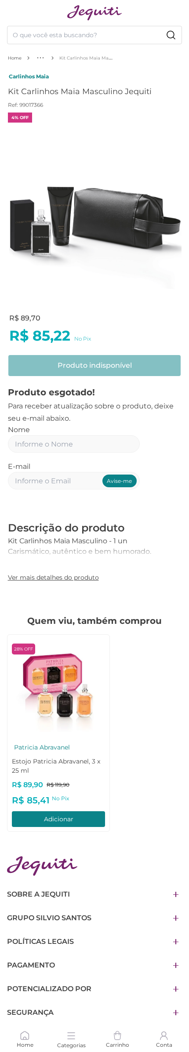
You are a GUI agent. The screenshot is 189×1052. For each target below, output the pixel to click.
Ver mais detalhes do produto (53, 577)
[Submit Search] (171, 35)
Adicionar (58, 819)
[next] (172, 218)
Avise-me (119, 481)
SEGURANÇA (30, 1012)
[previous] (17, 218)
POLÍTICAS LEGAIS (40, 941)
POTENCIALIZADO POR (49, 989)
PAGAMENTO (31, 965)
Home (15, 58)
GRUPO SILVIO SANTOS (49, 918)
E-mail (19, 466)
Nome (19, 430)
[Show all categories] (40, 58)
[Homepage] (42, 866)
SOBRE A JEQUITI (38, 894)
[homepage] (94, 13)
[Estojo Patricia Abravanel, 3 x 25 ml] (58, 685)
